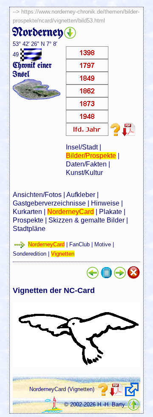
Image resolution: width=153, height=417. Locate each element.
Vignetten (62, 254)
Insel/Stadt (82, 147)
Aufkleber (80, 194)
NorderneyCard (70, 211)
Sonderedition (29, 254)
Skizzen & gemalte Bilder (86, 220)
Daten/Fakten (86, 164)
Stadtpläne (29, 228)
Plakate (110, 211)
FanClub (79, 244)
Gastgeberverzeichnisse (49, 203)
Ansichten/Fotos (37, 194)
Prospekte (28, 220)
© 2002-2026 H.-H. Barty (94, 404)
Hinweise (105, 203)
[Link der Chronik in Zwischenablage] (132, 389)
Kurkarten (27, 211)
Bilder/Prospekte (91, 155)
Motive (102, 244)
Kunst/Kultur (84, 172)
